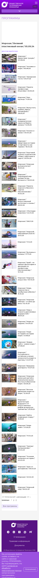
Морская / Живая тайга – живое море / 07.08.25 (26, 344)
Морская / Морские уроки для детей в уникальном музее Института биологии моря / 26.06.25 (26, 380)
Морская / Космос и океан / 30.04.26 (26, 132)
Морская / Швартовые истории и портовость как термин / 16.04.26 (26, 144)
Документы (19, 545)
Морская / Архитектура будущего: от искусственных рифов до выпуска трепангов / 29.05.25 (26, 404)
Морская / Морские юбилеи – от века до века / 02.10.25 (26, 301)
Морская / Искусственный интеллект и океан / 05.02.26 (26, 202)
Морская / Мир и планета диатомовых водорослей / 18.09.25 (27, 313)
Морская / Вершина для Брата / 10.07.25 (26, 367)
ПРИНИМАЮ (30, 569)
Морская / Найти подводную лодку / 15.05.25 (26, 417)
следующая (21, 497)
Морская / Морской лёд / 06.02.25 (26, 488)
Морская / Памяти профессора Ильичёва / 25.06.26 (26, 89)
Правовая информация (19, 541)
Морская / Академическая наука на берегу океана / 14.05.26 (25, 122)
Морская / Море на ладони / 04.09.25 (26, 322)
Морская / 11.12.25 (25, 242)
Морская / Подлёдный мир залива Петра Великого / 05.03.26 (26, 177)
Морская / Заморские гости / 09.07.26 (27, 78)
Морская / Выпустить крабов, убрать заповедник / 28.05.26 (27, 110)
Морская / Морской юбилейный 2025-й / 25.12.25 (26, 233)
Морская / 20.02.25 (25, 477)
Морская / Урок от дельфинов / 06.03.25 (27, 468)
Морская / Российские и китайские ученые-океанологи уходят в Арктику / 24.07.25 (27, 356)
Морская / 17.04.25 (25, 436)
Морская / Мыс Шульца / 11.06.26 (25, 98)
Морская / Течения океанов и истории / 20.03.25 (26, 458)
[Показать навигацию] (36, 3)
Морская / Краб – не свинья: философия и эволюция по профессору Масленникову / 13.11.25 (27, 267)
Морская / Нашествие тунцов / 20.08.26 (26, 58)
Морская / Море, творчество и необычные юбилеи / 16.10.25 (27, 291)
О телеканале (19, 537)
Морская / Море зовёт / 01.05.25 (24, 426)
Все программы (10, 506)
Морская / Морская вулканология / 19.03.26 (26, 166)
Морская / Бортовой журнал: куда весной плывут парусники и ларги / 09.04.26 (26, 155)
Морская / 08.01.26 (25, 221)
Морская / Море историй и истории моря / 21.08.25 (26, 334)
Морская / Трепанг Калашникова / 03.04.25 (26, 448)
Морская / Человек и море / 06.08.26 (26, 67)
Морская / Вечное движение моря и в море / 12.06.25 (26, 391)
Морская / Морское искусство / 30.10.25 (26, 279)
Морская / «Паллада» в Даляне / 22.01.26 (27, 212)
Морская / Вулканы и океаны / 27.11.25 (26, 253)
